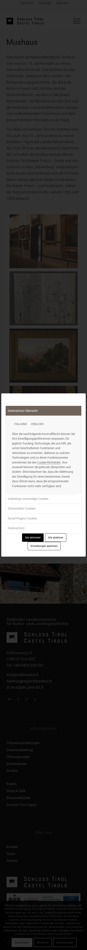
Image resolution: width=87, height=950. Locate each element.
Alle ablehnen (55, 537)
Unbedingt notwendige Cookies (28, 498)
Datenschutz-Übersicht (23, 410)
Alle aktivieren (33, 537)
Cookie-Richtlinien (49, 462)
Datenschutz (16, 528)
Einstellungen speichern (44, 546)
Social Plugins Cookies (22, 518)
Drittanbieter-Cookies (21, 508)
